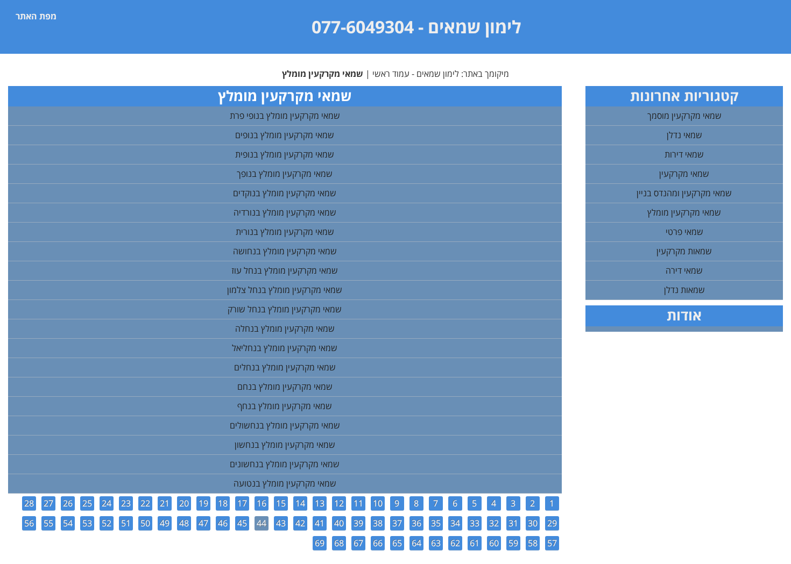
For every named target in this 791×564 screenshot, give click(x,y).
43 (281, 523)
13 (319, 503)
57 (552, 543)
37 (397, 523)
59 (513, 543)
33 (474, 523)
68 (339, 543)
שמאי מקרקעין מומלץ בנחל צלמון (284, 290)
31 (513, 523)
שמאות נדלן (684, 290)
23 (126, 503)
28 (29, 503)
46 (223, 523)
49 (165, 523)
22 (145, 503)
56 (29, 523)
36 (416, 523)
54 (68, 523)
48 (184, 523)
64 (416, 543)
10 (378, 503)
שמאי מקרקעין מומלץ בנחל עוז (284, 270)
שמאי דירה (684, 270)
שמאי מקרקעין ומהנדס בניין (684, 193)
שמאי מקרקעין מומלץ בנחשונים (285, 464)
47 (203, 523)
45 (242, 523)
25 (87, 503)
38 (378, 523)
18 (223, 503)
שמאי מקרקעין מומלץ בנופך (285, 174)
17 (242, 503)
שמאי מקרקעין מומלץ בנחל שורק (285, 309)
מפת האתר (36, 16)
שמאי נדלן (684, 135)
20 (184, 503)
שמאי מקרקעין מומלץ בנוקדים (284, 193)
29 (552, 523)
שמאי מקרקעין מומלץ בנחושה (285, 251)
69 (319, 543)
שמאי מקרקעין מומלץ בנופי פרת (285, 116)
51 (126, 523)
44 (261, 523)
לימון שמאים (474, 26)
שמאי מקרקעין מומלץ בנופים (284, 135)
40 (339, 523)
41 (319, 523)
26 (68, 503)
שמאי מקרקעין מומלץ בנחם (285, 386)
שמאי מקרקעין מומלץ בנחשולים (285, 425)
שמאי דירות (684, 154)
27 (48, 503)
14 (300, 503)
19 (203, 503)
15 (281, 503)
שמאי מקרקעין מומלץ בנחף (284, 406)
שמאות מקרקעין (684, 251)
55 (48, 523)
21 (165, 503)
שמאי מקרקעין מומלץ (684, 212)
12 (339, 503)
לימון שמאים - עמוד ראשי (415, 74)
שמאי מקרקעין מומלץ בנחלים (285, 367)
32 (494, 523)
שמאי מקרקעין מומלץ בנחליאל (284, 348)
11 (358, 503)
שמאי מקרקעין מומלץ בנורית (285, 232)
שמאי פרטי (684, 232)
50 (145, 523)
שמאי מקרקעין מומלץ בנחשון (285, 445)
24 (106, 503)
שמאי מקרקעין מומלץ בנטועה (285, 483)
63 (436, 543)
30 (533, 523)
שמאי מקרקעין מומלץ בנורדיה (285, 212)
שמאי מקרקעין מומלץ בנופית (284, 154)
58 (533, 543)
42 (300, 523)
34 (455, 523)
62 (455, 543)
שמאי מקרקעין (684, 174)
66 (378, 543)
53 (87, 523)
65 (397, 543)
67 (358, 543)
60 (494, 543)
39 (358, 523)
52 (106, 523)
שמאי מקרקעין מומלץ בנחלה (285, 328)
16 (261, 503)
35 (436, 523)
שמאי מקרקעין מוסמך (684, 116)
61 (474, 543)
